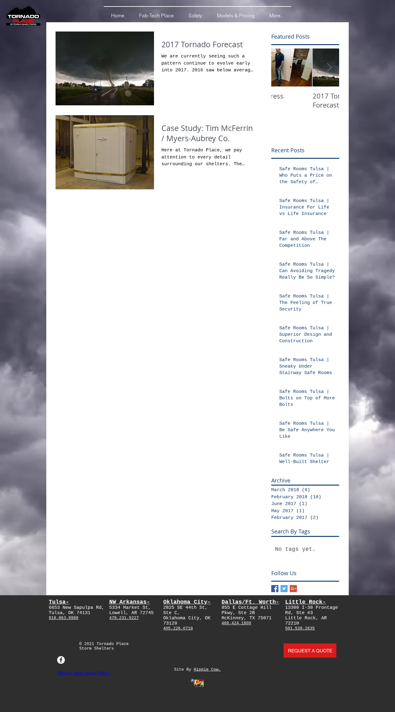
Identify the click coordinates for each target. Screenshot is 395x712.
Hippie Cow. (207, 669)
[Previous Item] (281, 67)
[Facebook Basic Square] (274, 588)
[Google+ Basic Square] (293, 588)
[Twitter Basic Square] (284, 588)
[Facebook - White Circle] (61, 660)
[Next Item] (329, 67)
